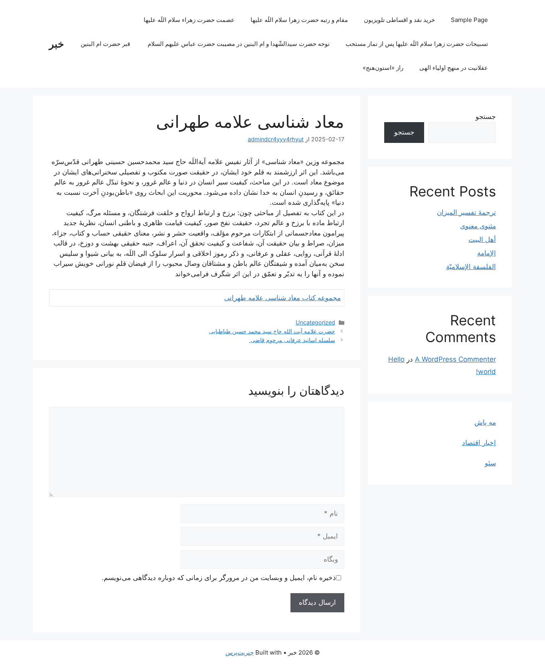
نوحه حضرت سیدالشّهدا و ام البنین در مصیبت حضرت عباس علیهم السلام (239, 44)
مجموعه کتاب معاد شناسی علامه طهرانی (282, 298)
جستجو (486, 117)
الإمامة (486, 253)
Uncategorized (315, 322)
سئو (490, 463)
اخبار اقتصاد (479, 443)
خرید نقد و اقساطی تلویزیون (399, 20)
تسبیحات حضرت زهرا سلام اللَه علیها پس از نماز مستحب (417, 44)
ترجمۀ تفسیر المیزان (466, 212)
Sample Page (469, 20)
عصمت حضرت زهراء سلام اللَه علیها (189, 20)
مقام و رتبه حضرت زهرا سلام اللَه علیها (299, 20)
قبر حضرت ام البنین (106, 44)
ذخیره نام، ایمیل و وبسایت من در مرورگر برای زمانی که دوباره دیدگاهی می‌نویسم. (219, 578)
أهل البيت (482, 239)
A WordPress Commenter (455, 359)
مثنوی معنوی (478, 226)
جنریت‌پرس (239, 652)
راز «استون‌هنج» (383, 67)
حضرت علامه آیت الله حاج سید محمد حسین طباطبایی (272, 331)
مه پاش (485, 422)
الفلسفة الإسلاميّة (471, 267)
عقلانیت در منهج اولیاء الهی (453, 67)
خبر (56, 44)
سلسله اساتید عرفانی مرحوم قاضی (292, 339)
